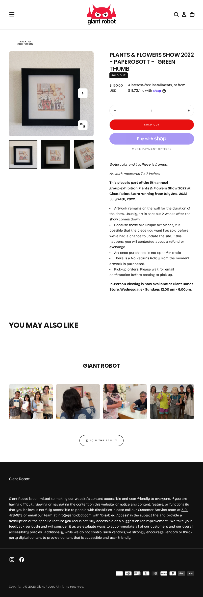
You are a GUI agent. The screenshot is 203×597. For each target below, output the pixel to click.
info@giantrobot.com (75, 515)
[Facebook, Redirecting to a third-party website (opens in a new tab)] (22, 560)
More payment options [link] (152, 149)
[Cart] (192, 14)
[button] (12, 14)
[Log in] (184, 14)
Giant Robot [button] (19, 479)
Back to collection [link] (25, 42)
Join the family (103, 440)
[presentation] (83, 125)
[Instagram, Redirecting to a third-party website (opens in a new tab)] (12, 560)
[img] (119, 573)
